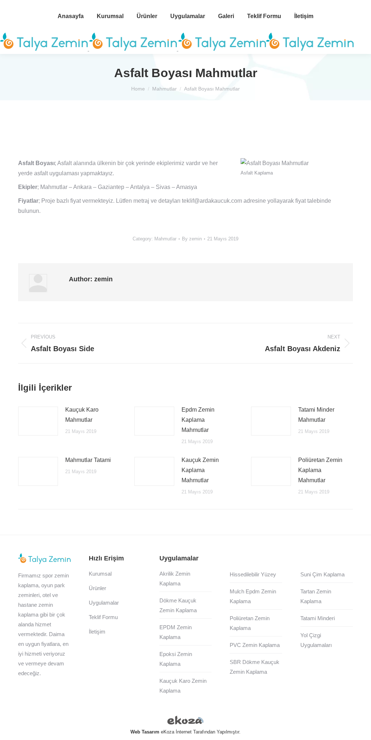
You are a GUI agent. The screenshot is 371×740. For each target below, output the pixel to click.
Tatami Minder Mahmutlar (316, 415)
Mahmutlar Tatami (88, 460)
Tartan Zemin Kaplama (315, 596)
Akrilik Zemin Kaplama (174, 578)
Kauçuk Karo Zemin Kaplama (183, 686)
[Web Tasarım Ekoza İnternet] (185, 721)
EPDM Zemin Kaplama (175, 632)
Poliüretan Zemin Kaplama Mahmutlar (320, 470)
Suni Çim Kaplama (322, 574)
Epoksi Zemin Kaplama (175, 659)
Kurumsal (100, 574)
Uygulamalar (104, 603)
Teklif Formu (103, 617)
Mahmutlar (165, 238)
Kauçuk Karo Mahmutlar (82, 415)
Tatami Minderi (317, 618)
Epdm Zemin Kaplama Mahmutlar (198, 420)
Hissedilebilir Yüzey (253, 574)
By (192, 238)
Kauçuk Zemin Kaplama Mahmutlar (200, 470)
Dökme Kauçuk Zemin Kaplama (178, 605)
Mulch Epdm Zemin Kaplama (253, 596)
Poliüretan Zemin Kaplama (250, 623)
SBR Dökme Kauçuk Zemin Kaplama (254, 667)
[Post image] (38, 421)
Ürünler (97, 588)
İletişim (97, 631)
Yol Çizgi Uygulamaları (316, 640)
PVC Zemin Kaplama (255, 645)
